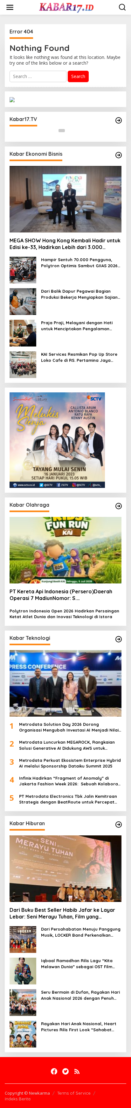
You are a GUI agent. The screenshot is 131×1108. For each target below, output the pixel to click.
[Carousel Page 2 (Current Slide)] (69, 130)
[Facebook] (54, 1071)
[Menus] (10, 7)
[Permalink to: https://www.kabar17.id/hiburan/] (118, 824)
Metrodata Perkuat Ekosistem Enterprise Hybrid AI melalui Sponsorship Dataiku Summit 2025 (70, 763)
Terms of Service (74, 1093)
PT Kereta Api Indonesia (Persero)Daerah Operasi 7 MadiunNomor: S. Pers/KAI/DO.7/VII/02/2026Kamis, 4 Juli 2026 (61, 595)
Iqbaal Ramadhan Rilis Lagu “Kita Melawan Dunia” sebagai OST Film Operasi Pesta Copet (77, 963)
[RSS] (77, 1071)
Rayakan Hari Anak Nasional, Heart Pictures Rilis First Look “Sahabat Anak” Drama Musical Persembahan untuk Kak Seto (78, 1026)
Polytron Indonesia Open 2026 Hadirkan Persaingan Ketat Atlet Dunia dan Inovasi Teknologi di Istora (64, 613)
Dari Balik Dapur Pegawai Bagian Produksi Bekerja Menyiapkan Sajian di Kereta (79, 294)
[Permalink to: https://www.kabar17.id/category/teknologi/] (118, 639)
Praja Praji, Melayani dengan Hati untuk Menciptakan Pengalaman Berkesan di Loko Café (77, 325)
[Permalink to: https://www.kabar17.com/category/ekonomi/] (118, 155)
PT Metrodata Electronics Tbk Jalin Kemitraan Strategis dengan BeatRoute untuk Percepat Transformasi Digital (68, 799)
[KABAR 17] (66, 7)
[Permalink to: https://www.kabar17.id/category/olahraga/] (118, 506)
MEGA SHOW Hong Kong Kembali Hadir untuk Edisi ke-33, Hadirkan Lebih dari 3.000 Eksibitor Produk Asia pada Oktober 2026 (65, 244)
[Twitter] (65, 1071)
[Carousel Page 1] (62, 130)
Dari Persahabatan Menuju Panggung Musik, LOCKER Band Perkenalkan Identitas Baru (81, 932)
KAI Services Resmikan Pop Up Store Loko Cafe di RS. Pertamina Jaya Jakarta (79, 357)
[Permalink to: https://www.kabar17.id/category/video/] (118, 120)
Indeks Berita (18, 1098)
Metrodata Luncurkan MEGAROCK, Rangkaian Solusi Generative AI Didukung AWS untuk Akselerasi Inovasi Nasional (67, 745)
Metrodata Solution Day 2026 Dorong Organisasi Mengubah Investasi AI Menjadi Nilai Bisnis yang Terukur (69, 727)
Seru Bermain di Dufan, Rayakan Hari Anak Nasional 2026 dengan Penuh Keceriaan (80, 995)
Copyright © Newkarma (27, 1093)
